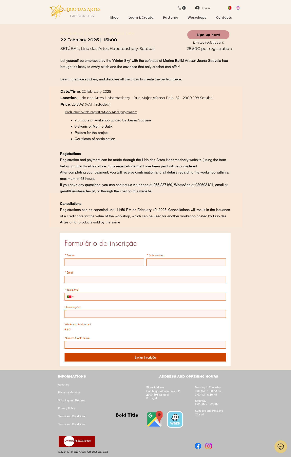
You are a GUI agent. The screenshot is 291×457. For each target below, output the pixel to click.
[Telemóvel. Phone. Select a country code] (71, 296)
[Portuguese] (229, 7)
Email (69, 272)
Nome (69, 255)
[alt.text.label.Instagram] (208, 446)
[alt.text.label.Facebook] (198, 446)
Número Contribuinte (77, 338)
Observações (73, 307)
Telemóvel (71, 289)
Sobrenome (154, 255)
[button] (182, 8)
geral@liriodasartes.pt (77, 191)
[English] (237, 7)
